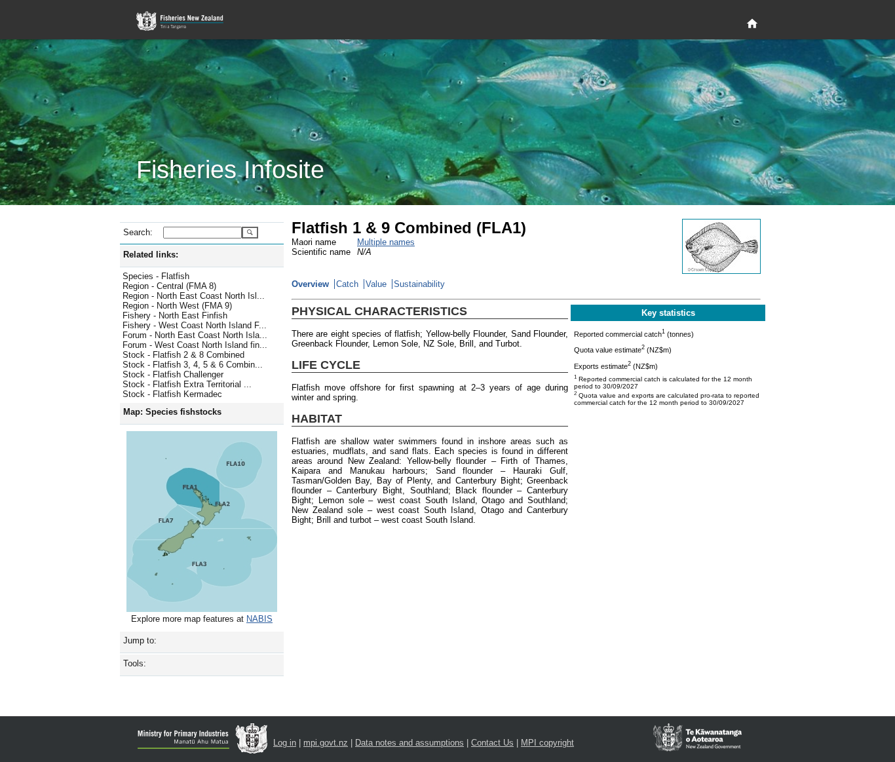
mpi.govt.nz (325, 743)
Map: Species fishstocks (172, 412)
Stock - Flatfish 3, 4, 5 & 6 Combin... (193, 365)
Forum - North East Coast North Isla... (195, 335)
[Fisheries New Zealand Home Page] (187, 21)
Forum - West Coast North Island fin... (195, 345)
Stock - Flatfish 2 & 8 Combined (183, 355)
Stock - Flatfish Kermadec (172, 394)
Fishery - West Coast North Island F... (195, 325)
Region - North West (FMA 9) (177, 306)
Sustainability (419, 284)
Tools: (134, 663)
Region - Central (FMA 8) (169, 286)
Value (376, 284)
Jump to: (140, 640)
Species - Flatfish (156, 276)
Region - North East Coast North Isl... (194, 296)
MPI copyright (547, 743)
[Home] (752, 24)
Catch (347, 284)
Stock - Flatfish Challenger (173, 374)
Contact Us (492, 743)
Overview (310, 284)
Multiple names (386, 242)
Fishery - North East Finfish (175, 315)
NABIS (259, 619)
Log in (284, 743)
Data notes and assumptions (409, 743)
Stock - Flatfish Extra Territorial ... (187, 384)
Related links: (150, 254)
